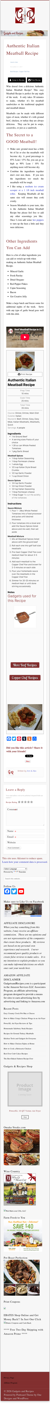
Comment (11, 810)
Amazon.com (38, 1001)
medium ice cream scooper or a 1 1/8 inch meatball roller (27, 190)
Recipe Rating (11, 802)
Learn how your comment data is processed (24, 862)
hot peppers (38, 219)
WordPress (22, 1398)
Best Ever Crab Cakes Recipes (16, 1053)
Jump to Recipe (18, 80)
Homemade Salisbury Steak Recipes (18, 1028)
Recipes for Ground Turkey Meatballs (19, 1033)
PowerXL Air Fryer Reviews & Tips (18, 1023)
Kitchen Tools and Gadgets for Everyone (20, 1038)
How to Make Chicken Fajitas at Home (19, 1043)
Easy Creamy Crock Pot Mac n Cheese (19, 1013)
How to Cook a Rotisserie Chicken (17, 1048)
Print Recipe (36, 80)
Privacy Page (9, 1377)
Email (11, 837)
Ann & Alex (14, 62)
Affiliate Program (10, 1382)
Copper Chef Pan (24, 71)
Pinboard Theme (24, 1394)
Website (11, 842)
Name (11, 831)
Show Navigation (40, 23)
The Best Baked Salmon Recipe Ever (18, 1058)
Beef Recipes (14, 71)
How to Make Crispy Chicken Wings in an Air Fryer (24, 1018)
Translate (22, 871)
